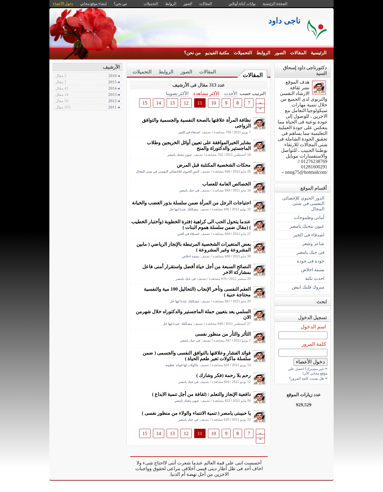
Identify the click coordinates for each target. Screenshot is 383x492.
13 (172, 102)
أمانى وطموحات (309, 217)
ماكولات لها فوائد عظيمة (181, 365)
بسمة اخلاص (190, 256)
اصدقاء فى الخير (189, 132)
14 (158, 102)
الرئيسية (318, 52)
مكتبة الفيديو (217, 52)
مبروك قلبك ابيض (308, 286)
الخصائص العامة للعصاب (226, 183)
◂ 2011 (87, 107)
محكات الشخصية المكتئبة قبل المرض (214, 164)
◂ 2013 (87, 94)
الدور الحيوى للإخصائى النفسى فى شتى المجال (167, 171)
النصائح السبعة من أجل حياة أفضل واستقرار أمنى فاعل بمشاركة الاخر (196, 269)
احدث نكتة (314, 278)
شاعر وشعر (313, 243)
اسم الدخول (313, 327)
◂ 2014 (87, 88)
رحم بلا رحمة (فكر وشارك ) (223, 375)
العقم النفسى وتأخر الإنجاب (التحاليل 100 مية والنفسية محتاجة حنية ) (197, 291)
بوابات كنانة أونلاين (242, 3)
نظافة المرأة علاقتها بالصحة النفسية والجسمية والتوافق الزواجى (196, 122)
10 (213, 102)
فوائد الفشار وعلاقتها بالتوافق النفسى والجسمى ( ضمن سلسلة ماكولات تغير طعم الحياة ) (197, 355)
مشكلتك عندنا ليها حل (183, 209)
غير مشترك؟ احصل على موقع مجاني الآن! (307, 371)
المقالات (298, 52)
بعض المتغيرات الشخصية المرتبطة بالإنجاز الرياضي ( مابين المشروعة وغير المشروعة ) (193, 247)
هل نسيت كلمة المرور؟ (306, 378)
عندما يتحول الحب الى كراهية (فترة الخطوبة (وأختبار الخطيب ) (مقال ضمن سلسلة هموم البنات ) (191, 224)
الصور (280, 52)
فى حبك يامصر (189, 190)
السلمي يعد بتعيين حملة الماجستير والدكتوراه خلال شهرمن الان (193, 314)
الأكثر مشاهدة (206, 93)
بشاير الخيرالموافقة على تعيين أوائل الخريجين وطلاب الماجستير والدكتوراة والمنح (199, 145)
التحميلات (243, 52)
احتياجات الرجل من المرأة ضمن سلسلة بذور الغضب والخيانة (191, 202)
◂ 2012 (87, 101)
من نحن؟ (192, 52)
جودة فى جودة (310, 260)
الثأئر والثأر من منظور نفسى (223, 333)
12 (186, 102)
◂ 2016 (87, 75)
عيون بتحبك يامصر (179, 154)
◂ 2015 (87, 82)
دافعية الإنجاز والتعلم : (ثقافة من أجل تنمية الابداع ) (201, 394)
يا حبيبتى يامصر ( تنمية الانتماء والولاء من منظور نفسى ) (196, 413)
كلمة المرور (314, 344)
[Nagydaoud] (259, 128)
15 (144, 102)
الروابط (263, 52)
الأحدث (230, 93)
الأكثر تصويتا (177, 93)
